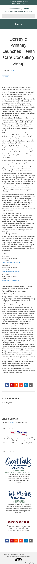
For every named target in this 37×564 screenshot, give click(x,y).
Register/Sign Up (16, 3)
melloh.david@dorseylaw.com (11, 262)
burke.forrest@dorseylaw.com (11, 271)
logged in (12, 422)
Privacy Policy (29, 563)
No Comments (15, 71)
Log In (23, 3)
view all (10, 428)
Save (4, 77)
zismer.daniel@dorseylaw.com (11, 280)
